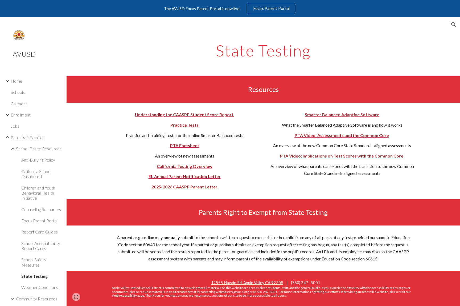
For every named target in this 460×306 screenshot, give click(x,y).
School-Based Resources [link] (38, 148)
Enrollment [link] (21, 114)
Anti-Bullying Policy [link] (38, 159)
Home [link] (16, 80)
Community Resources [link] (36, 298)
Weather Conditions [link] (39, 287)
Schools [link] (18, 92)
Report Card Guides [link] (39, 231)
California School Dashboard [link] (36, 174)
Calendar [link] (19, 103)
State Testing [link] (34, 276)
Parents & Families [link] (27, 137)
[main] (263, 50)
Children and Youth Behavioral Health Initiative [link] (38, 193)
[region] (230, 8)
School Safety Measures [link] (33, 262)
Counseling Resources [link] (41, 209)
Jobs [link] (15, 125)
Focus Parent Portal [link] (39, 220)
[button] (453, 24)
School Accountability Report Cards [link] (40, 246)
